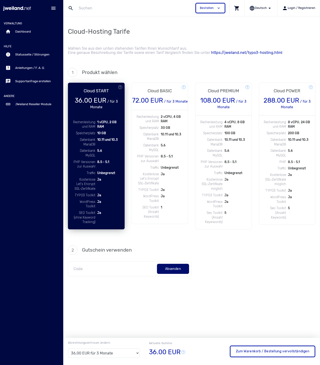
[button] (236, 8)
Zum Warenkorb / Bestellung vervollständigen (272, 351)
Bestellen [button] (210, 8)
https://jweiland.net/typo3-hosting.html (246, 52)
